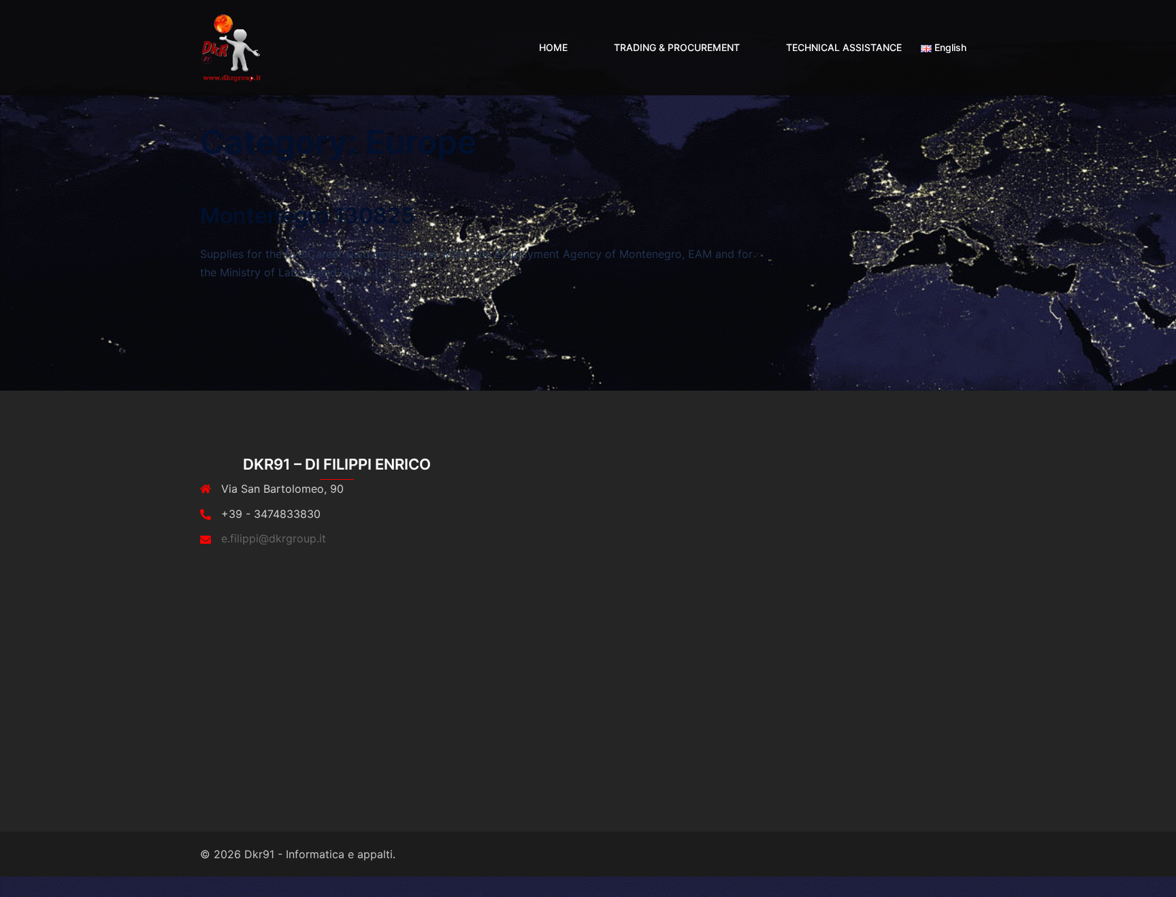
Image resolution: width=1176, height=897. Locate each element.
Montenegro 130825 (307, 215)
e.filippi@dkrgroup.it (273, 538)
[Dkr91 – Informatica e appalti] (230, 46)
